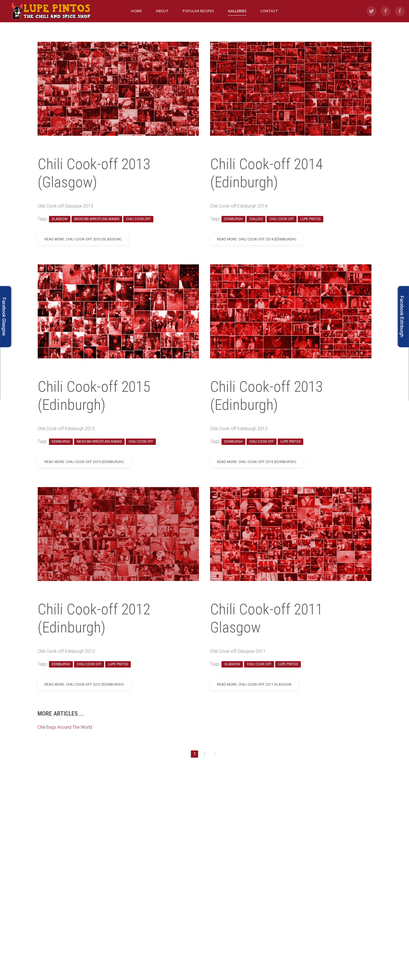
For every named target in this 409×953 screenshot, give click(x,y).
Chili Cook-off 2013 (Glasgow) (94, 173)
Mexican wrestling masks (96, 219)
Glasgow (60, 219)
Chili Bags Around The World (65, 727)
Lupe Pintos (118, 664)
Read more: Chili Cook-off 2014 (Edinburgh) (256, 239)
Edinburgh (61, 442)
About (162, 10)
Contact (269, 10)
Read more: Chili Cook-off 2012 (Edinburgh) (84, 684)
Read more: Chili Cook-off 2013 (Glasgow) (83, 239)
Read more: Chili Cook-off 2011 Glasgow (254, 684)
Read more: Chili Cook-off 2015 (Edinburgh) (84, 462)
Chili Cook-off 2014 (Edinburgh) (266, 173)
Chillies (256, 219)
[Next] (214, 754)
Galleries (237, 10)
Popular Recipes (198, 10)
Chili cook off (138, 219)
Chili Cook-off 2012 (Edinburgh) (94, 618)
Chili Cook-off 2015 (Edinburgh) (94, 395)
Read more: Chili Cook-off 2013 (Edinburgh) (256, 462)
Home (136, 10)
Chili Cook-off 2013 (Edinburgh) (266, 395)
